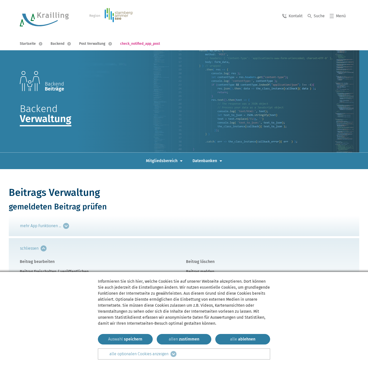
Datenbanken (205, 160)
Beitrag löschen (200, 261)
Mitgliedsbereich (161, 160)
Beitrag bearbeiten (37, 261)
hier (139, 281)
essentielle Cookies (218, 287)
